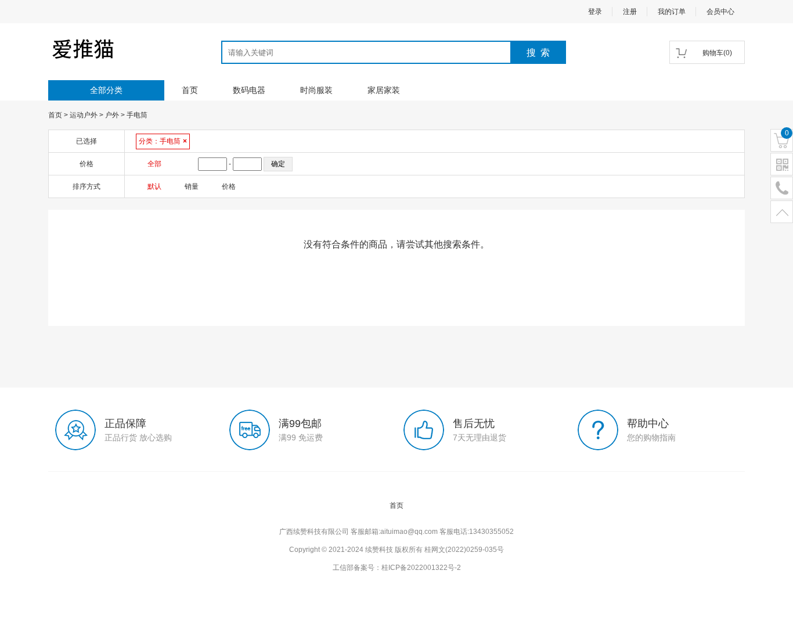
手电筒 (137, 115)
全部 (154, 164)
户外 (112, 115)
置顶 (781, 212)
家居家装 (383, 90)
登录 (595, 12)
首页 (190, 90)
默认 (154, 186)
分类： (163, 141)
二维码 (781, 164)
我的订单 (672, 12)
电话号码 (781, 188)
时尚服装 (316, 90)
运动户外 (84, 115)
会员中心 (720, 12)
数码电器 (249, 90)
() (717, 53)
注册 (630, 12)
